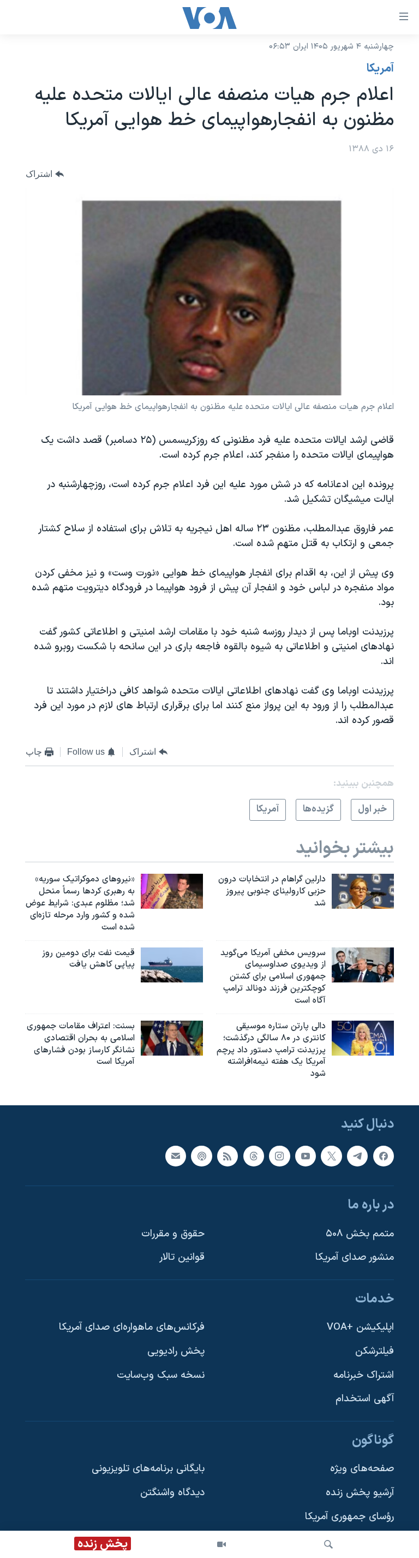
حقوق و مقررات (173, 1234)
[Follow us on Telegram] (357, 1156)
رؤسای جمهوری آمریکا (349, 1516)
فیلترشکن (374, 1351)
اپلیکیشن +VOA (360, 1327)
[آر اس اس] (227, 1156)
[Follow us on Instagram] (279, 1156)
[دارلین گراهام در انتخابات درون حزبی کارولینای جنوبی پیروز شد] (363, 891)
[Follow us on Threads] (253, 1156)
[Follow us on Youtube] (305, 1156)
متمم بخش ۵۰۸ (360, 1234)
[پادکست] (201, 1156)
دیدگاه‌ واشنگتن (172, 1492)
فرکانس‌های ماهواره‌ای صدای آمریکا (132, 1327)
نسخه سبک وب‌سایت (161, 1375)
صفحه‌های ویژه (362, 1469)
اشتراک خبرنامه (363, 1375)
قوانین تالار (182, 1257)
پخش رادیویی (176, 1351)
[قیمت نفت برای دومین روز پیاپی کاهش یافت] (172, 964)
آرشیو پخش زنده (360, 1492)
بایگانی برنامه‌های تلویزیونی (148, 1469)
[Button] (45, 174)
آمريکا (380, 69)
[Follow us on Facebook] (383, 1156)
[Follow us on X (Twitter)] (331, 1156)
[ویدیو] (221, 1544)
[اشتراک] (175, 1156)
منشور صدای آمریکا (354, 1257)
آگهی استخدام (365, 1398)
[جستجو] (328, 1544)
